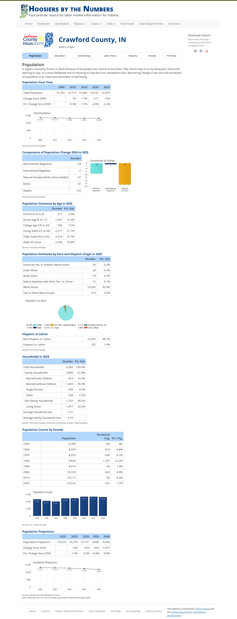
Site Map (116, 611)
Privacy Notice (154, 611)
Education (60, 55)
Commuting (84, 55)
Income (152, 55)
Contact (45, 611)
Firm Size (171, 55)
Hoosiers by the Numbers (71, 8)
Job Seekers (62, 23)
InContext (174, 23)
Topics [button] (95, 23)
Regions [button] (79, 23)
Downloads (127, 23)
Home (28, 23)
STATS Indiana (202, 608)
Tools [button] (110, 23)
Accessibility (133, 611)
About (32, 611)
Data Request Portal (151, 23)
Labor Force (110, 55)
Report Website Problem (69, 611)
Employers (43, 23)
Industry (133, 55)
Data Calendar (97, 611)
